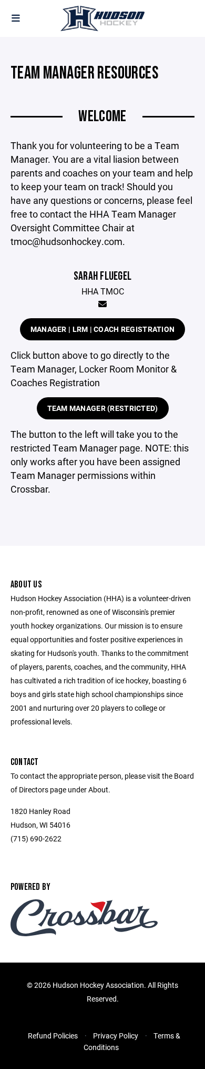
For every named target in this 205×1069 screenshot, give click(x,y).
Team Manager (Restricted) (102, 408)
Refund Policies (53, 1036)
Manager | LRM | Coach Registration (102, 329)
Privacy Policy (115, 1036)
